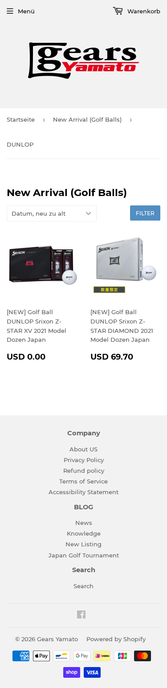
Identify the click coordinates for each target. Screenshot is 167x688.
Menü (26, 11)
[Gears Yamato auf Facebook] (81, 615)
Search (83, 586)
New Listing (83, 544)
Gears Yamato (57, 639)
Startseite (21, 119)
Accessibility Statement (83, 492)
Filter (145, 213)
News (83, 522)
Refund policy (83, 470)
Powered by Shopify (116, 639)
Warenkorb (143, 11)
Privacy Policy (84, 459)
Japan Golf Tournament (84, 555)
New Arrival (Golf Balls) (87, 119)
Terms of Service (83, 481)
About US (83, 449)
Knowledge (84, 533)
